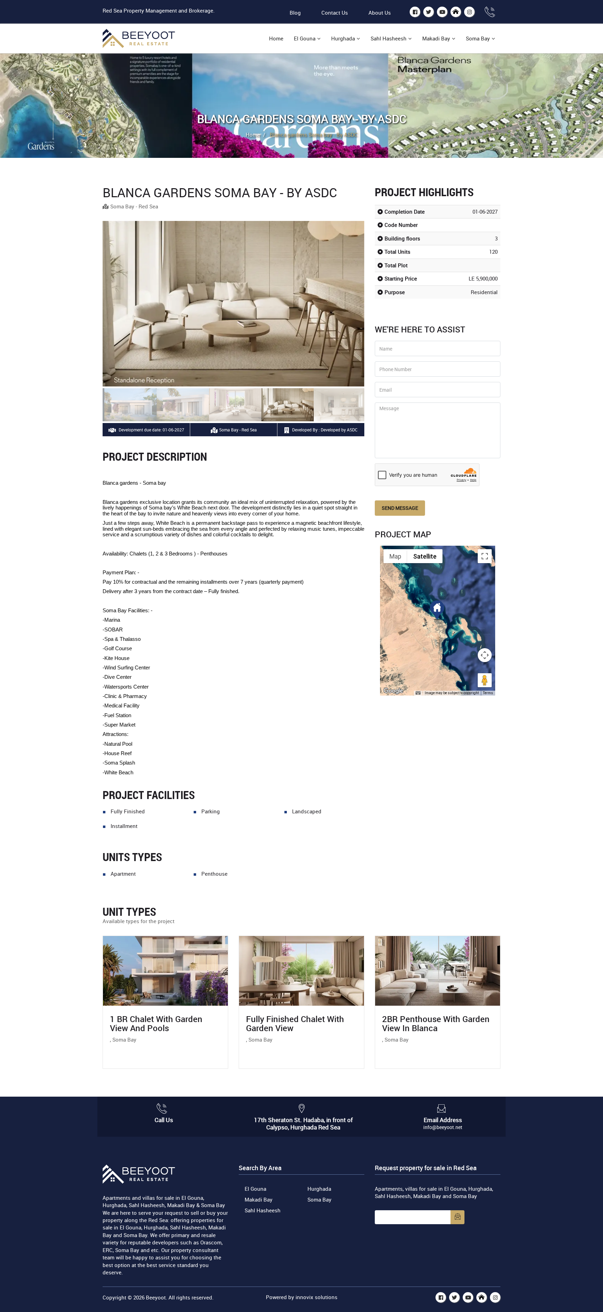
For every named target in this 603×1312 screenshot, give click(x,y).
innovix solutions (316, 1297)
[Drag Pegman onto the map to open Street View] (485, 680)
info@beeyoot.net (442, 1127)
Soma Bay (478, 38)
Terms (488, 693)
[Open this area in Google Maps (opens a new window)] (393, 691)
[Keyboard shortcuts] (418, 693)
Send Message (400, 508)
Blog (295, 12)
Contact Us (334, 12)
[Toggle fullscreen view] (485, 556)
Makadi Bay (436, 38)
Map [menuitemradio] (395, 556)
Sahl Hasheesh (389, 38)
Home (276, 38)
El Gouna (304, 38)
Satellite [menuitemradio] (425, 556)
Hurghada (343, 38)
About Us (379, 12)
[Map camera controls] (485, 655)
